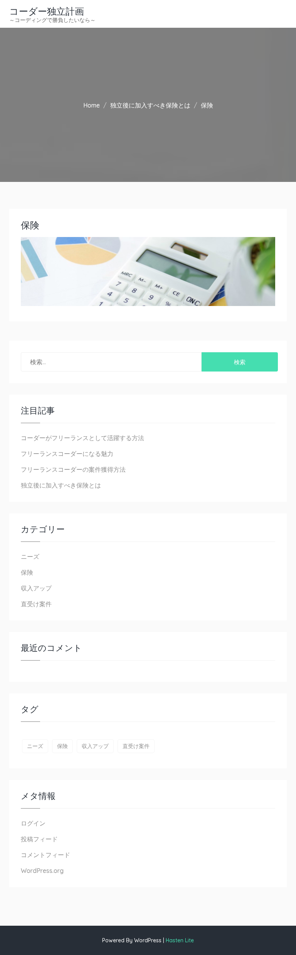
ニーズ (30, 556)
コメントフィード (45, 855)
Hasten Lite (180, 940)
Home (91, 105)
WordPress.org (42, 870)
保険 (27, 572)
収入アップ (36, 588)
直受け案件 (36, 604)
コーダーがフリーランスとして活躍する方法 (82, 438)
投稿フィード (39, 839)
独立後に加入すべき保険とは (150, 105)
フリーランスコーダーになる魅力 (67, 453)
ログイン (33, 823)
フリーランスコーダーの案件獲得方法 (73, 469)
